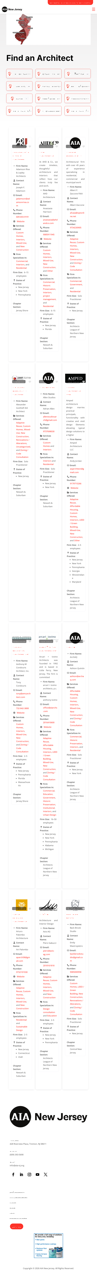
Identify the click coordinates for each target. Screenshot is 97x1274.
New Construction (24, 73)
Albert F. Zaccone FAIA (74, 153)
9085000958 (75, 972)
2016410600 (48, 722)
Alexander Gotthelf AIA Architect (19, 390)
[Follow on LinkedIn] (21, 1174)
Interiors (19, 85)
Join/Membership (17, 1192)
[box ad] (48, 1257)
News (12, 1212)
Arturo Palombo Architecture (19, 917)
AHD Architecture (46, 153)
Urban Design (49, 814)
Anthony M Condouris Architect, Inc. (20, 650)
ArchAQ (70, 646)
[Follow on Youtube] (37, 1174)
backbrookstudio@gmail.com (76, 957)
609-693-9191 (22, 216)
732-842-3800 (22, 708)
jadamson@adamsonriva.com (23, 202)
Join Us (17, 1226)
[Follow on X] (45, 1174)
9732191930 (22, 972)
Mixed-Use (78, 73)
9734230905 (75, 227)
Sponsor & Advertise (18, 1218)
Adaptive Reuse (51, 85)
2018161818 (48, 965)
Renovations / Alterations (29, 110)
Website (21, 221)
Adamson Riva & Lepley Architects (20, 155)
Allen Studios (47, 386)
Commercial (22, 261)
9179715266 (75, 483)
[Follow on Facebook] (13, 1174)
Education (48, 794)
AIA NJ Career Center (18, 1197)
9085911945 (48, 234)
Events (12, 1207)
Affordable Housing (83, 98)
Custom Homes (51, 73)
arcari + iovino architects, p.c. (47, 648)
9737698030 (48, 431)
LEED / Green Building (54, 98)
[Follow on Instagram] (29, 1174)
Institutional (49, 808)
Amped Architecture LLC (73, 390)
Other (19, 98)
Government (76, 284)
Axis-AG (43, 913)
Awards (13, 1202)
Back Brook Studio (73, 915)
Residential (21, 268)
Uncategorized (51, 110)
